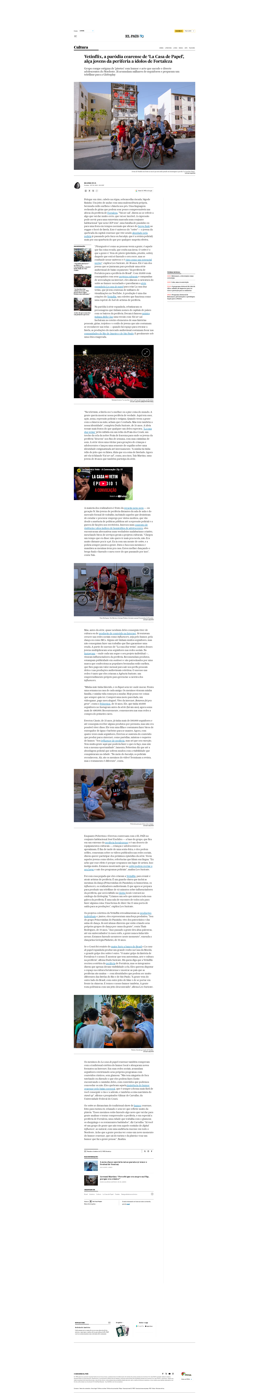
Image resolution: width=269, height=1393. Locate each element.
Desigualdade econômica (129, 1194)
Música (181, 48)
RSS (150, 1388)
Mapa (120, 1388)
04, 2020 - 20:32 (97, 185)
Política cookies (102, 1388)
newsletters (80, 1322)
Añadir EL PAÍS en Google (145, 190)
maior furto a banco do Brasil (126, 946)
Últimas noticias (173, 272)
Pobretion (105, 703)
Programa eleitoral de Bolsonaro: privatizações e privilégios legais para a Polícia (181, 297)
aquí (128, 1204)
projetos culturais (128, 276)
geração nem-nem (134, 507)
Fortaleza (112, 212)
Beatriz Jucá (90, 183)
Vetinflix (111, 296)
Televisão (192, 48)
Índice (153, 1388)
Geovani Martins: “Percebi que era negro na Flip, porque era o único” (124, 1178)
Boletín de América (82, 1327)
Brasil (86, 1194)
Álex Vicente (103, 1167)
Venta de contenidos (84, 1388)
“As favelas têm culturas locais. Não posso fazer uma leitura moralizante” (82, 292)
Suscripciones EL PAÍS (129, 1388)
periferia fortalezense (116, 842)
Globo (122, 892)
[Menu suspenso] (75, 36)
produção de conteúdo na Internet (117, 633)
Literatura (168, 48)
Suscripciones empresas (142, 1388)
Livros (175, 48)
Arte (186, 48)
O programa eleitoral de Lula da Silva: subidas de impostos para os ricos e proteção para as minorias (181, 288)
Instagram (89, 653)
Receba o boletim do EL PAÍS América (99, 1151)
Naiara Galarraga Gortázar (108, 1182)
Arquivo (119, 1322)
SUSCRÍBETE (178, 31)
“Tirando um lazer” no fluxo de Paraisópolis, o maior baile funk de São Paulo (82, 267)
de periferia (113, 740)
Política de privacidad (113, 1388)
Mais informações (89, 1204)
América (92, 1194)
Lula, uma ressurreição (180, 282)
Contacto (76, 1388)
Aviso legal (94, 1388)
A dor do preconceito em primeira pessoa (82, 313)
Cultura (81, 47)
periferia (110, 963)
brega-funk (144, 226)
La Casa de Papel (108, 1194)
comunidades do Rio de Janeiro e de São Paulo (109, 333)
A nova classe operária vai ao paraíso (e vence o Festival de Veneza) (123, 1163)
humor (137, 1105)
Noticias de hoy (160, 1388)
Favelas (117, 1194)
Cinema (161, 48)
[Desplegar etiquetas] (152, 1194)
